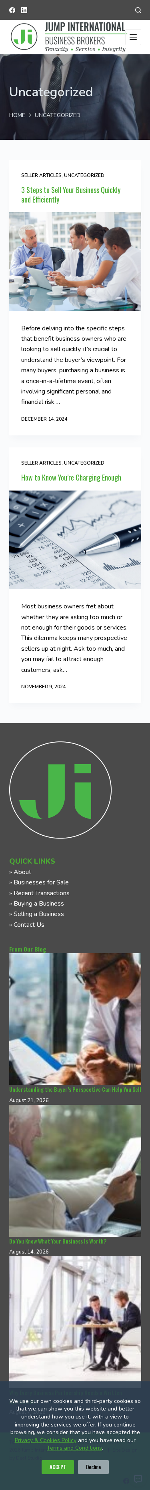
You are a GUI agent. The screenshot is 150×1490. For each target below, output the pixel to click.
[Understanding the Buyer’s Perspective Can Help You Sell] (75, 1019)
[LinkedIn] (24, 10)
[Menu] (133, 37)
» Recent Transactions (39, 893)
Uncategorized (84, 175)
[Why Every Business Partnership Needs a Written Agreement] (75, 1322)
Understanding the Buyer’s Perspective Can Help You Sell (75, 1089)
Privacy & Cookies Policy (45, 1440)
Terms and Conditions (74, 1448)
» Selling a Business (36, 914)
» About (20, 872)
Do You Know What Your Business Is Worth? (57, 1241)
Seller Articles (41, 175)
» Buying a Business (36, 903)
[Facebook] (12, 10)
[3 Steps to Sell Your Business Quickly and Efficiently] (75, 261)
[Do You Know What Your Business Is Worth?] (75, 1171)
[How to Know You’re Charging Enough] (75, 540)
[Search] (138, 10)
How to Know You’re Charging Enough (71, 477)
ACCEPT (58, 1467)
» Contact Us (26, 924)
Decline (93, 1467)
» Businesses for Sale (39, 882)
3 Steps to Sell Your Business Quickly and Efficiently (70, 194)
